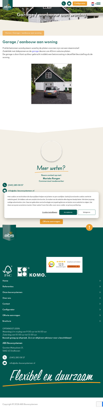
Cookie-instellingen (49, 212)
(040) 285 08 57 (15, 185)
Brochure (7, 321)
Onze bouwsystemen (12, 292)
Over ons (7, 298)
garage (35, 51)
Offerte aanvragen (51, 221)
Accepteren (68, 212)
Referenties (8, 287)
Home (8, 33)
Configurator (79, 3)
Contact (6, 304)
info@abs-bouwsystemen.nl (21, 191)
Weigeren (86, 212)
